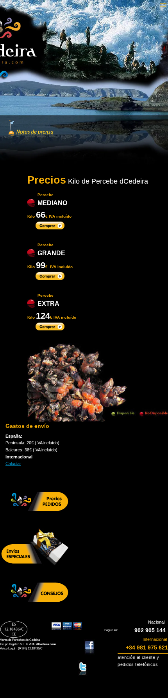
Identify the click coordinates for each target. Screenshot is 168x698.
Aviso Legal (7, 648)
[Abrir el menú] (163, 4)
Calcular (13, 463)
